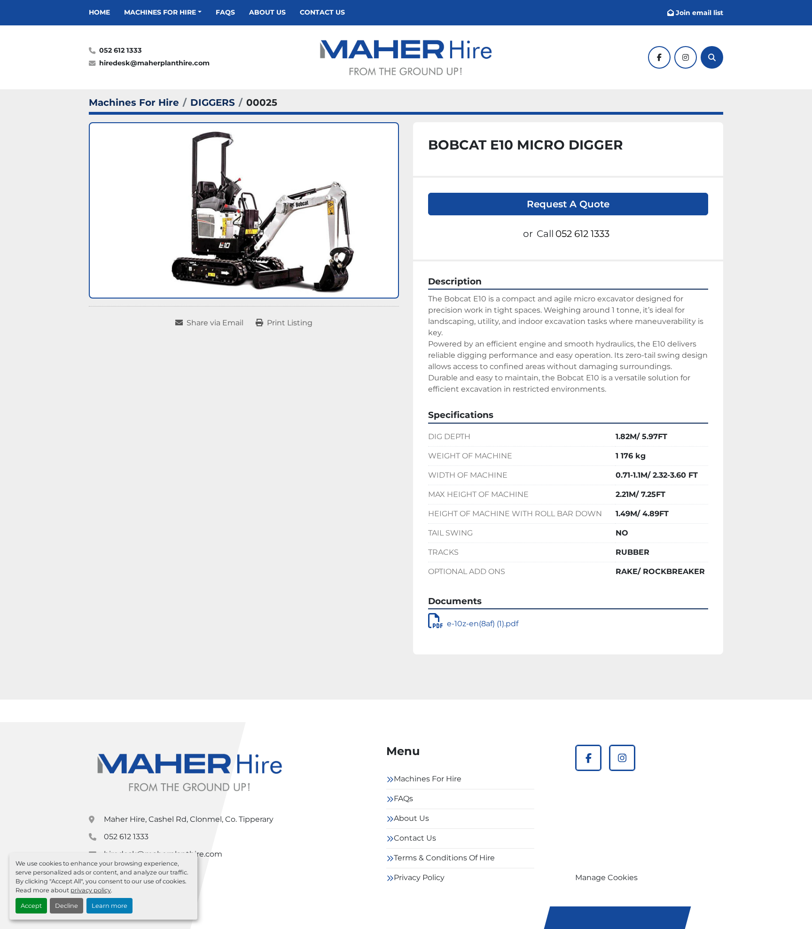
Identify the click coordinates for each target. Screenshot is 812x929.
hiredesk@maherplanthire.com (154, 63)
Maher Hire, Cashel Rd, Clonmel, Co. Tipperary (188, 819)
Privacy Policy (419, 877)
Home (99, 12)
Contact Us (322, 12)
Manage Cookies (606, 877)
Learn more (109, 905)
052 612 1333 (120, 50)
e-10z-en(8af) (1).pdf (482, 623)
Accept (31, 905)
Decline (66, 905)
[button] (163, 12)
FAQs (225, 12)
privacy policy (90, 890)
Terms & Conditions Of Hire (444, 857)
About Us (267, 12)
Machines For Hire (160, 12)
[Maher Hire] (190, 772)
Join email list (699, 12)
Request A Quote (568, 204)
